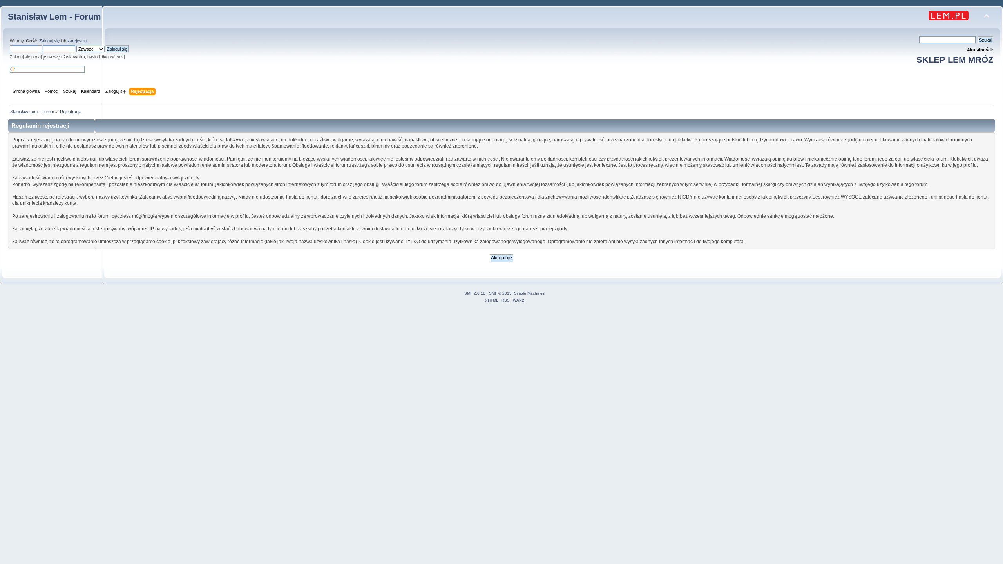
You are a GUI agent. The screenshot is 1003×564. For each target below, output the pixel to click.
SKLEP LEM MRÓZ (954, 60)
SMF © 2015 (500, 293)
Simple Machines (529, 293)
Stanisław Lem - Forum (54, 17)
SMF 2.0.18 (474, 293)
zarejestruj (77, 40)
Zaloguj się (49, 40)
